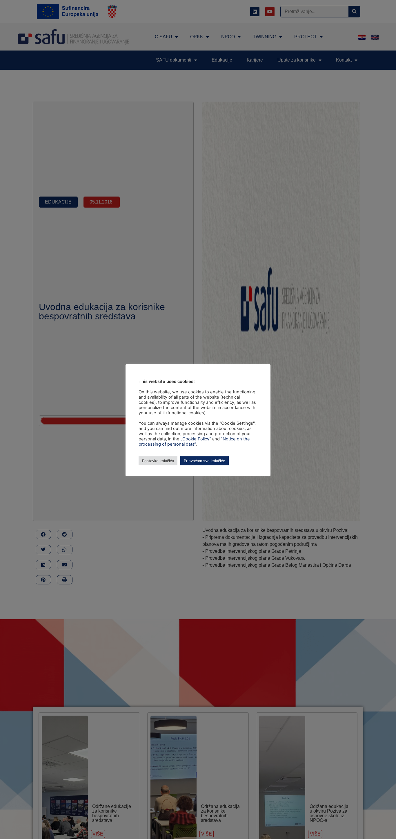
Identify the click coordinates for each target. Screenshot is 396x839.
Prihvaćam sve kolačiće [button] (204, 460)
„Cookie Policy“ (196, 439)
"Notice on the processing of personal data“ (194, 441)
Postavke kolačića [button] (158, 460)
